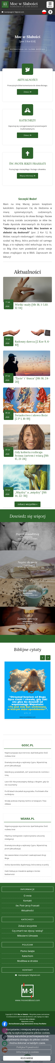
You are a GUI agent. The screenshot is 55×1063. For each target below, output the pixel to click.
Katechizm (27, 956)
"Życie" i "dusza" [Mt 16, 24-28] (32, 380)
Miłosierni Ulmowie (27, 935)
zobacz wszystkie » (27, 504)
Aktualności (27, 272)
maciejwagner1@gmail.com (14, 12)
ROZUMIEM (27, 1058)
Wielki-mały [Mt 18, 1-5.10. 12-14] (31, 306)
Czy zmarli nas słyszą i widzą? (27, 930)
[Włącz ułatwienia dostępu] (51, 12)
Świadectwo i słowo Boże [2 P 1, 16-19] (31, 416)
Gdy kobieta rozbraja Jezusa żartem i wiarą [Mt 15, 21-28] (32, 455)
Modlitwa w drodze (27, 960)
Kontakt (27, 900)
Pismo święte (27, 951)
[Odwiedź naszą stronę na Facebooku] (4, 1024)
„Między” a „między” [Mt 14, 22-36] (31, 494)
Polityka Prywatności (27, 1047)
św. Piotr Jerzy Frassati (27, 905)
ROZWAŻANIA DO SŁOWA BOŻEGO (27, 49)
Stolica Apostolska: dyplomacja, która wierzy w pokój (27, 864)
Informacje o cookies (27, 1052)
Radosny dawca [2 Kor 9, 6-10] (32, 343)
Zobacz (27, 92)
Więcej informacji (27, 176)
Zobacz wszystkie (27, 925)
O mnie (27, 895)
